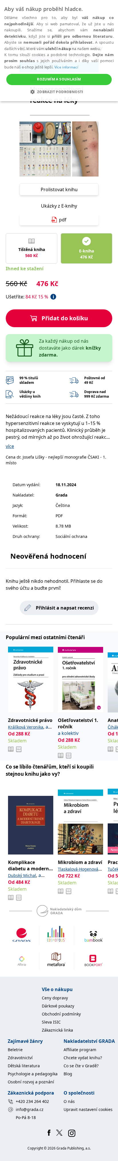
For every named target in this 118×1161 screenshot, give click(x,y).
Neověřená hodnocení (48, 556)
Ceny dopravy (55, 998)
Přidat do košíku (65, 318)
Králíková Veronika (25, 727)
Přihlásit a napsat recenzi (65, 608)
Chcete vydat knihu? (83, 1057)
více (10, 446)
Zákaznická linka (57, 1030)
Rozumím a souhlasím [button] (59, 79)
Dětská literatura (24, 1065)
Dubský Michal (22, 875)
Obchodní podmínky (61, 1014)
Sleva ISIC (51, 1022)
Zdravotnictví (20, 1057)
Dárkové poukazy (58, 1006)
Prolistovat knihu (59, 189)
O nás (69, 1101)
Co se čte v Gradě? (81, 1065)
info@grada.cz (30, 1109)
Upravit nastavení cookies (88, 1109)
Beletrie (15, 1049)
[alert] (59, 50)
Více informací (66, 67)
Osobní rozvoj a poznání (31, 1082)
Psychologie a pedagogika (33, 1073)
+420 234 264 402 (32, 1101)
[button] (59, 92)
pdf (62, 220)
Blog (68, 1073)
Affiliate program (80, 1049)
